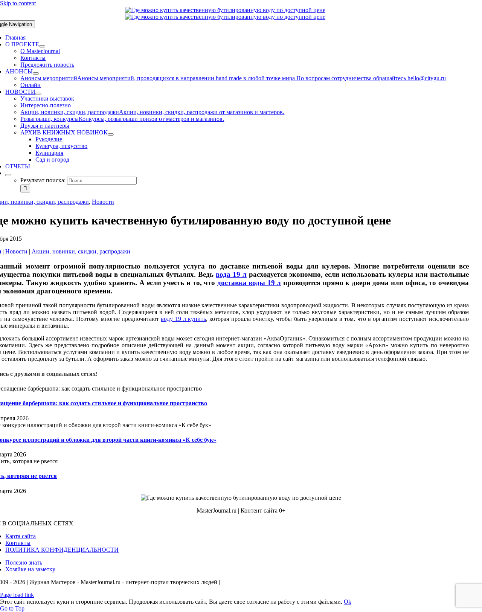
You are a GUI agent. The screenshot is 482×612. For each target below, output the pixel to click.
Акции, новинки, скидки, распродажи (81, 251)
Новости (103, 201)
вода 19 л (231, 274)
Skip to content (18, 3)
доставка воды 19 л (249, 283)
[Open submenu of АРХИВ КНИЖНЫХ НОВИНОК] (111, 134)
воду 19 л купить (183, 319)
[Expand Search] (8, 175)
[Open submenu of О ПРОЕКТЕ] (42, 46)
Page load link (17, 595)
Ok (347, 601)
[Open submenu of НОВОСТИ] (38, 94)
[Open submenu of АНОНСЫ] (36, 73)
